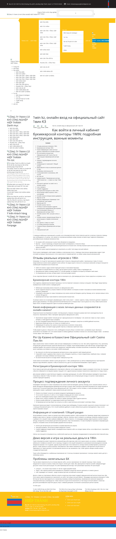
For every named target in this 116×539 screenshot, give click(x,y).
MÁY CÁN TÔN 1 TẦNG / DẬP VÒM (48, 32)
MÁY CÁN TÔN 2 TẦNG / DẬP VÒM (48, 38)
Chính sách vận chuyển (73, 502)
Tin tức (64, 30)
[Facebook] (108, 1)
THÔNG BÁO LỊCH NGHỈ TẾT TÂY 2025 (17, 186)
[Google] (108, 3)
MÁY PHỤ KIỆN (44, 22)
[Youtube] (108, 5)
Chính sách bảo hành (73, 505)
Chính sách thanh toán (73, 500)
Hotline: (103, 40)
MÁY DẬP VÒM (44, 54)
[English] (96, 13)
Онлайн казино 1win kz (44, 205)
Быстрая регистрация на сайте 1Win (48, 190)
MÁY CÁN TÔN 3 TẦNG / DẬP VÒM (48, 44)
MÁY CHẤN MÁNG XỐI (46, 71)
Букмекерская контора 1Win (45, 148)
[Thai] (100, 13)
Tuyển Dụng (67, 46)
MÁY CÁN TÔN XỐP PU (46, 58)
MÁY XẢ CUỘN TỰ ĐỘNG (47, 75)
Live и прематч (41, 187)
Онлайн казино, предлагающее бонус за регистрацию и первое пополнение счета (49, 219)
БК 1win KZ (40, 176)
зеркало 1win (48, 333)
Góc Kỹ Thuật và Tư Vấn (70, 41)
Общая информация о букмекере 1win (48, 199)
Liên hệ (88, 41)
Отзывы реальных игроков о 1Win (47, 146)
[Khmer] (98, 13)
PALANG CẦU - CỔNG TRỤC (47, 63)
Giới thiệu (33, 41)
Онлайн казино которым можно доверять (49, 196)
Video (65, 50)
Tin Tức (66, 37)
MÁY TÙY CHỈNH (44, 26)
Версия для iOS (41, 203)
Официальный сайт (43, 230)
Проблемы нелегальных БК (45, 171)
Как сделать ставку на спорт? (45, 222)
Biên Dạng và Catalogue (70, 33)
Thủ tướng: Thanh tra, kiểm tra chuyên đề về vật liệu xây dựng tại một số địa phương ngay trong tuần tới (19, 170)
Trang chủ (24, 41)
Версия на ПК (41, 198)
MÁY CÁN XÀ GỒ (44, 67)
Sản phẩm (42, 19)
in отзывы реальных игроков (45, 224)
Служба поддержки (42, 189)
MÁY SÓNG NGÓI (45, 50)
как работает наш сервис (44, 201)
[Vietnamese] (102, 13)
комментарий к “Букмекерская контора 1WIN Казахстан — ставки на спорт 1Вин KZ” (49, 180)
